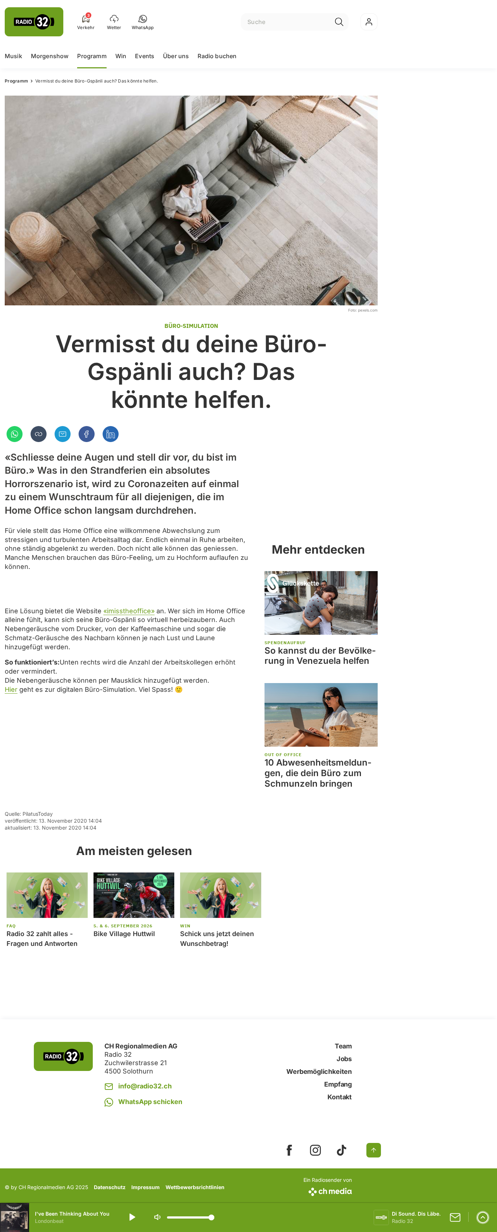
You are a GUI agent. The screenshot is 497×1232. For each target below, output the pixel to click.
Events (144, 56)
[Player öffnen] (482, 1217)
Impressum (145, 1187)
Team (343, 1046)
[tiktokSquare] (341, 1150)
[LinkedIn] (111, 434)
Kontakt (339, 1097)
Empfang (338, 1084)
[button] (143, 22)
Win (120, 56)
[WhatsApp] (15, 434)
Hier (11, 689)
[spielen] (131, 1217)
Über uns (176, 56)
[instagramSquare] (315, 1150)
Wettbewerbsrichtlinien (195, 1187)
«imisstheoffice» (129, 611)
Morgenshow (50, 56)
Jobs (344, 1059)
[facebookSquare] (289, 1150)
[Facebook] (87, 434)
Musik (13, 56)
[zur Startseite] (34, 22)
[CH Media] (327, 1190)
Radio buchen (217, 56)
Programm (91, 56)
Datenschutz (110, 1187)
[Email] (63, 434)
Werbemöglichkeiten (319, 1071)
